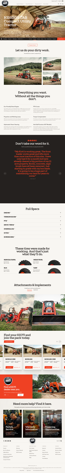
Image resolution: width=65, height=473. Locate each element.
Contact (43, 456)
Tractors (9, 38)
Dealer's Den (54, 1)
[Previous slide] (5, 173)
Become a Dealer (58, 450)
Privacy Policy (22, 470)
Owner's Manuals (19, 450)
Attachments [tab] (29, 289)
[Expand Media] (40, 83)
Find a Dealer (45, 3)
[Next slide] (60, 173)
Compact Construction (7, 454)
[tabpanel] (32, 312)
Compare (54, 38)
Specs (42, 38)
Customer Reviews (32, 455)
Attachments (49, 38)
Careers (43, 450)
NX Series (14, 38)
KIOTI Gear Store (45, 454)
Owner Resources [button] (29, 3)
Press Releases (45, 458)
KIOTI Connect (19, 452)
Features (34, 38)
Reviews (38, 38)
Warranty (18, 448)
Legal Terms (29, 470)
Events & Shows (58, 448)
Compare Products (6, 459)
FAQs (30, 457)
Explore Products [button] (20, 3)
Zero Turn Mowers (6, 450)
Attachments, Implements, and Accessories (8, 457)
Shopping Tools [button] (38, 3)
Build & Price (31, 453)
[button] (61, 4)
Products (5, 38)
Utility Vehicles (6, 452)
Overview (30, 38)
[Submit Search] (58, 3)
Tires (45, 38)
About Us (44, 448)
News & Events (45, 452)
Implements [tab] (36, 289)
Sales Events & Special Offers (33, 451)
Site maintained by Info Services (38, 470)
